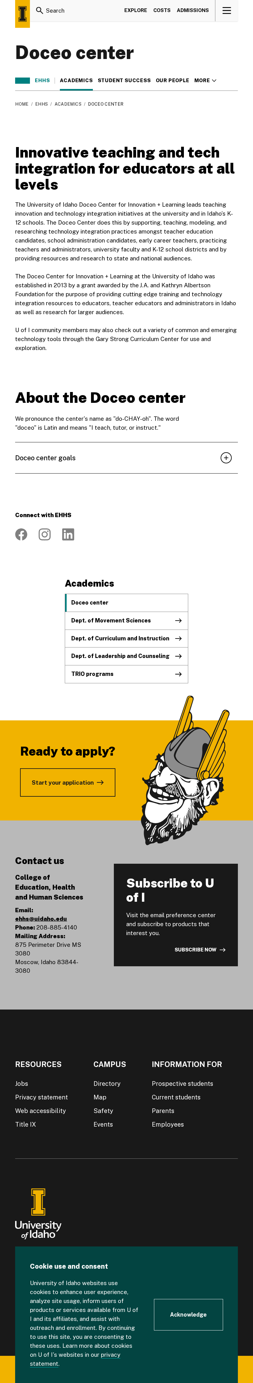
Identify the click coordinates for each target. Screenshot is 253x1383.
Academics (76, 80)
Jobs (21, 1083)
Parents (163, 1111)
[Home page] (22, 14)
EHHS (42, 80)
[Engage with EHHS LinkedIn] (68, 534)
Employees (168, 1124)
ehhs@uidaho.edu (41, 918)
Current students (176, 1097)
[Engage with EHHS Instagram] (45, 534)
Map (99, 1097)
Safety (103, 1111)
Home (21, 104)
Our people (172, 80)
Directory (107, 1083)
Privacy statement (41, 1097)
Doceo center (89, 602)
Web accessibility (40, 1111)
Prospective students (182, 1083)
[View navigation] (227, 10)
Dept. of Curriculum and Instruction (120, 638)
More (205, 80)
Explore (135, 10)
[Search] (40, 10)
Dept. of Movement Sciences (111, 620)
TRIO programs (92, 674)
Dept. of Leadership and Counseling (120, 656)
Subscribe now (196, 950)
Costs (162, 10)
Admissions (193, 10)
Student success (124, 80)
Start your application (63, 782)
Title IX (25, 1124)
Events (103, 1124)
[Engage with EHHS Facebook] (21, 534)
